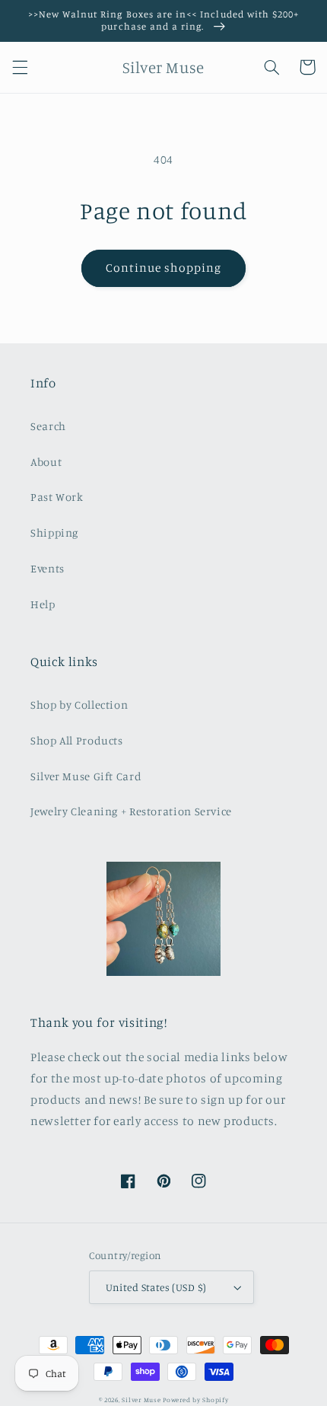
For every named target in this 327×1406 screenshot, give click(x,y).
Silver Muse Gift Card (85, 776)
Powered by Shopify (195, 1399)
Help (43, 604)
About (46, 461)
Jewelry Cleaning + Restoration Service (131, 811)
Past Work (57, 496)
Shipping (54, 532)
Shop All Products (76, 740)
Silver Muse (141, 1399)
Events (47, 568)
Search (48, 425)
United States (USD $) (156, 1287)
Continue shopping (164, 267)
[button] (19, 66)
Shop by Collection (79, 704)
